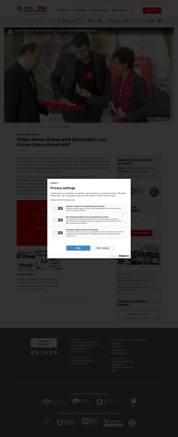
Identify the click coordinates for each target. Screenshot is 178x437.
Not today (103, 248)
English (54, 183)
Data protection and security (62, 200)
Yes (78, 248)
